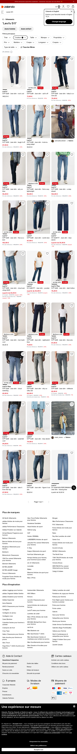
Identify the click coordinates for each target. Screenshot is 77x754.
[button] (2, 12)
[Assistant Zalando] (73, 487)
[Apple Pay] (53, 697)
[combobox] (39, 12)
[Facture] (53, 693)
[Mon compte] (63, 6)
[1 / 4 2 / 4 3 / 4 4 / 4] (38, 467)
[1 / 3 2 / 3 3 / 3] (63, 467)
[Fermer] (73, 1)
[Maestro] (53, 688)
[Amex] (59, 693)
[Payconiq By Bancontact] (70, 693)
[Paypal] (70, 688)
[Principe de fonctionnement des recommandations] (11, 52)
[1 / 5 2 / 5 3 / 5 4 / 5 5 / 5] (14, 73)
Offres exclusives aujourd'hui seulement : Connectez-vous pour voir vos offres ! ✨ (38, 1)
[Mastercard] (59, 688)
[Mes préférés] (68, 6)
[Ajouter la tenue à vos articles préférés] (72, 108)
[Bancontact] (65, 693)
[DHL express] (34, 688)
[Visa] (65, 688)
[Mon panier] (73, 6)
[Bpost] (29, 688)
